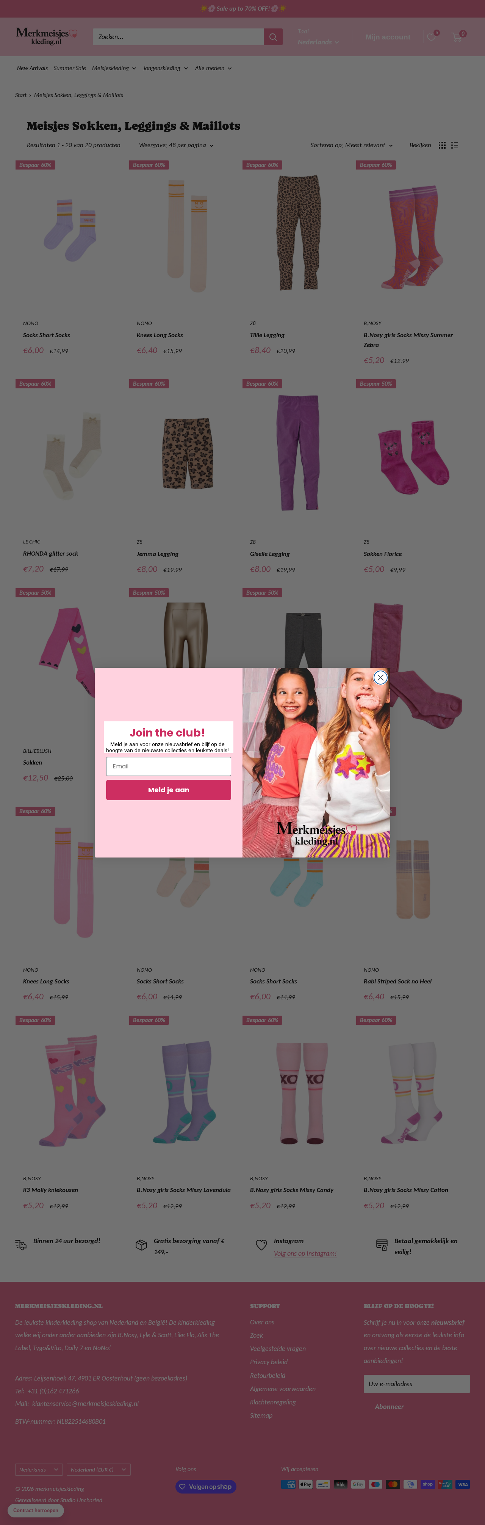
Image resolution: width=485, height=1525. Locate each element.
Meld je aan (168, 790)
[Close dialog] (380, 677)
